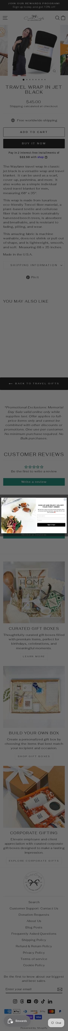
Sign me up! (51, 525)
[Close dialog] (65, 499)
